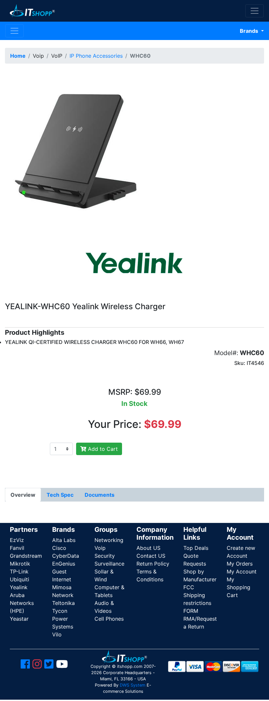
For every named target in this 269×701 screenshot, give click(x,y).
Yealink (19, 587)
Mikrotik (20, 563)
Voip (100, 548)
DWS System (132, 685)
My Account (242, 571)
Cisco (59, 548)
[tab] (23, 495)
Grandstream (26, 555)
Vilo (57, 634)
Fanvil (17, 548)
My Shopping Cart (238, 587)
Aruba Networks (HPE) (22, 603)
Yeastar (19, 618)
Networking (108, 540)
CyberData (65, 555)
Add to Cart (102, 449)
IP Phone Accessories (96, 55)
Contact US (150, 555)
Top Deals (195, 548)
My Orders (240, 563)
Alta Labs (63, 540)
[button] (80, 150)
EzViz (17, 540)
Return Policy (152, 563)
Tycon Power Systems (62, 619)
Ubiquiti (19, 579)
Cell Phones (109, 618)
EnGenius (63, 563)
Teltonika (63, 603)
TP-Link (19, 571)
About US (148, 548)
